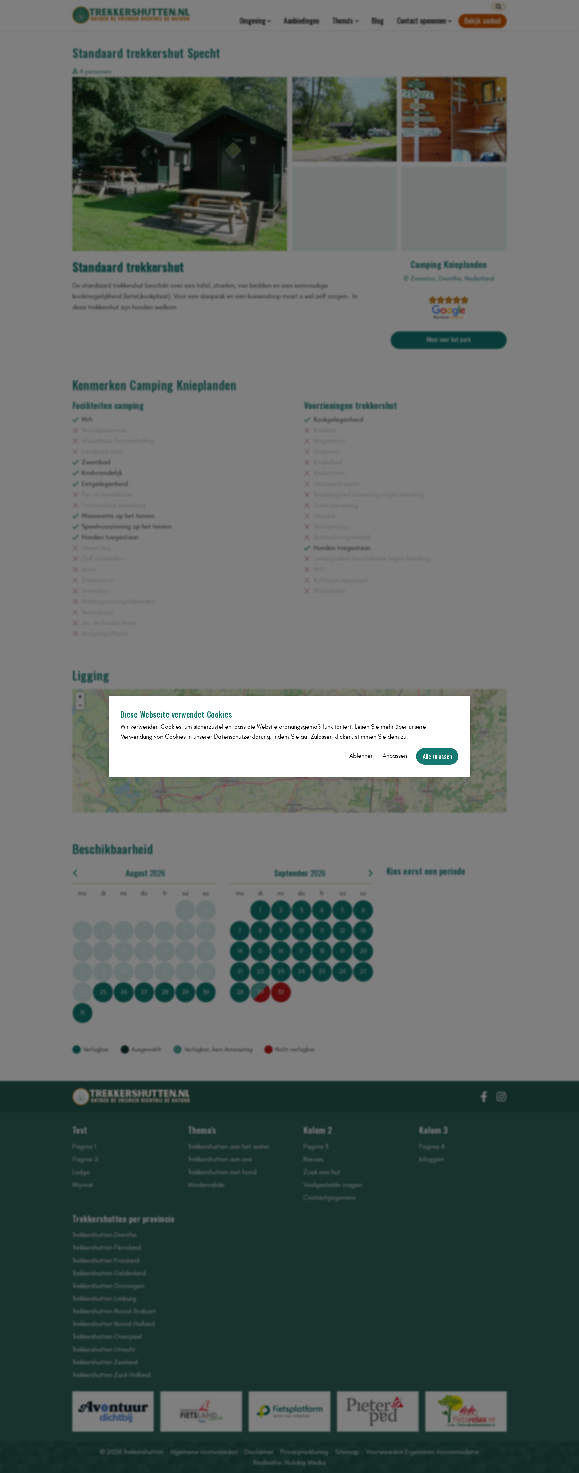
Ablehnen (361, 755)
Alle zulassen (437, 756)
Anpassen (395, 755)
